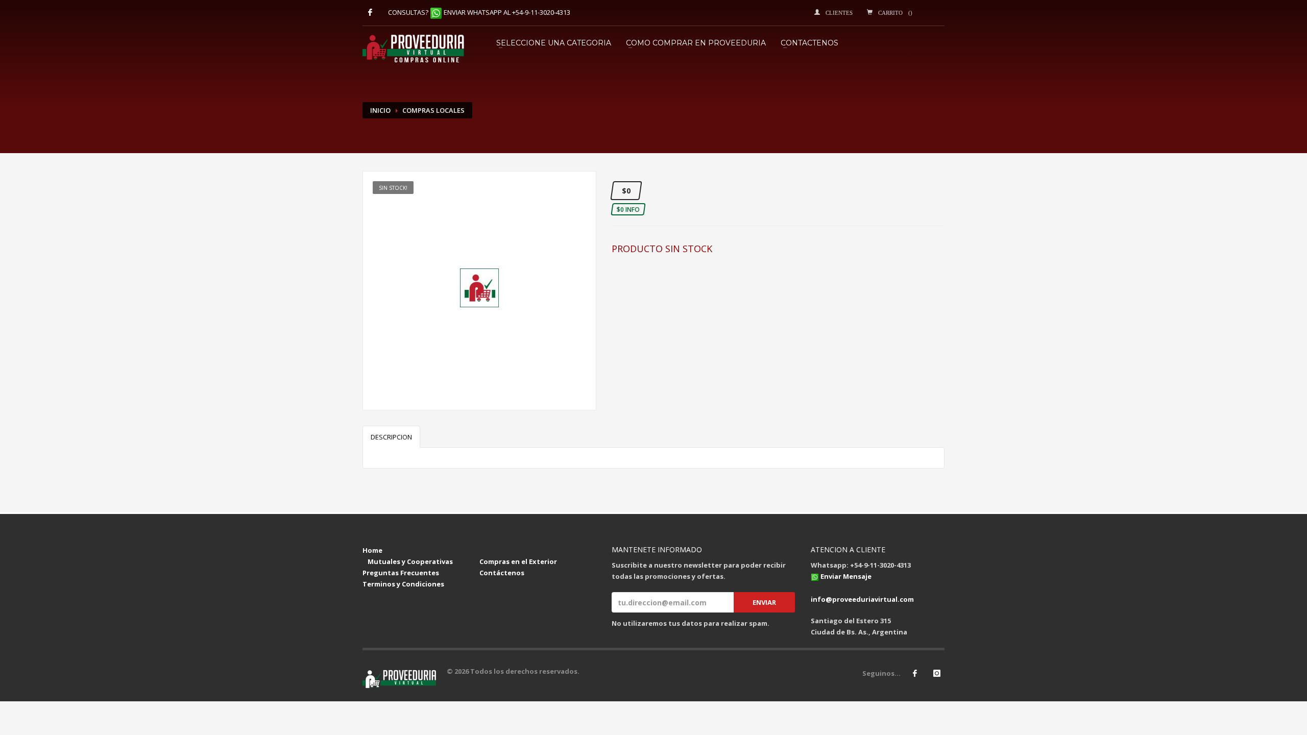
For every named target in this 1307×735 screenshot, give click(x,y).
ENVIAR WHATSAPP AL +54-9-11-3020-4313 (507, 12)
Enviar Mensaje (846, 576)
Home (372, 550)
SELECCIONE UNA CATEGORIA (553, 42)
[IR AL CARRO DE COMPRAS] (482, 550)
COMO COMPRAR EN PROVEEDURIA (696, 42)
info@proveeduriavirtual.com (862, 599)
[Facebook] (370, 12)
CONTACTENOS (809, 42)
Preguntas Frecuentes (400, 572)
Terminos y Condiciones (403, 584)
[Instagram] (937, 673)
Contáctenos (501, 572)
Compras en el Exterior (518, 561)
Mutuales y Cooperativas (410, 561)
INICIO (380, 110)
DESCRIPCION (391, 437)
